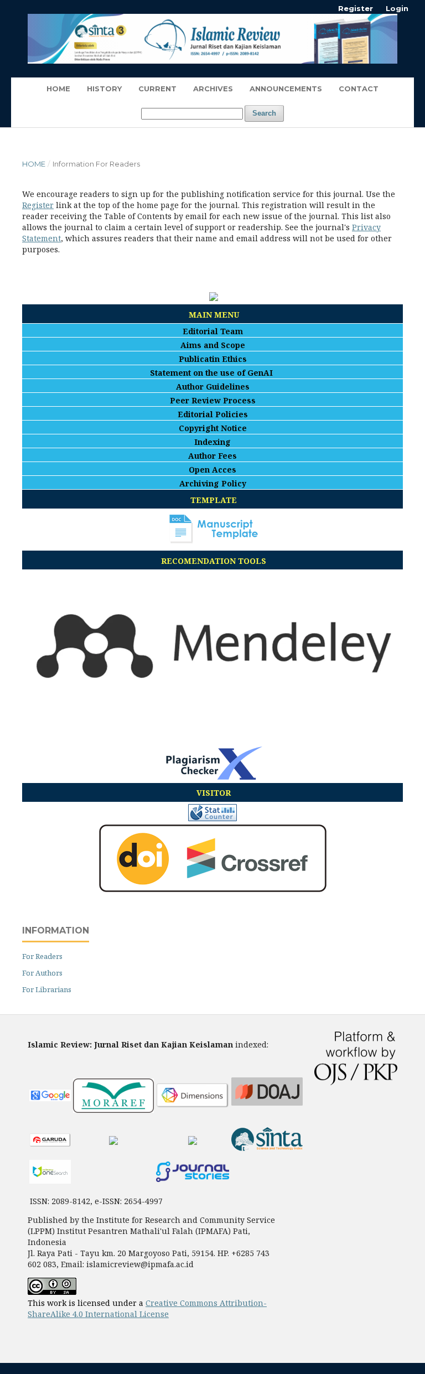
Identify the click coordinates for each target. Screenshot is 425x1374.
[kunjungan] (212, 818)
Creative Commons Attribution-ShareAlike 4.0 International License (147, 1308)
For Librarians (46, 989)
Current (157, 88)
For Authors (42, 973)
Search (264, 113)
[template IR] (213, 540)
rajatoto (42, 1333)
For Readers (42, 956)
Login (397, 8)
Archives (213, 88)
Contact (359, 88)
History (104, 88)
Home (58, 88)
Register (355, 8)
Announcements (286, 88)
